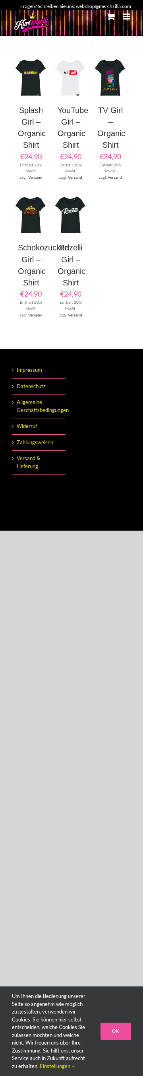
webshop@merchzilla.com (103, 6)
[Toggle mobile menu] (127, 16)
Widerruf (27, 426)
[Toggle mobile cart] (111, 16)
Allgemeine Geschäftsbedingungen (39, 406)
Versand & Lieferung (28, 462)
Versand (35, 177)
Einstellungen (56, 1066)
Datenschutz (31, 386)
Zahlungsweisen (35, 442)
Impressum (29, 370)
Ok (116, 1031)
